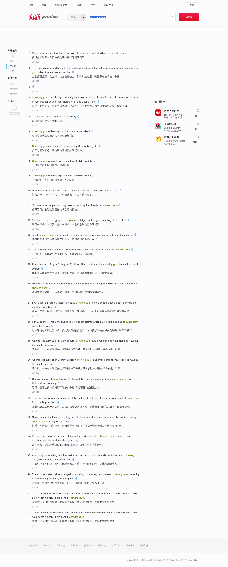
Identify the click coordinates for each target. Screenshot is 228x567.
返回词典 (14, 114)
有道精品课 (61, 4)
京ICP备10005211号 (190, 560)
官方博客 (74, 545)
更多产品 (108, 4)
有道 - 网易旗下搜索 (43, 17)
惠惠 (92, 4)
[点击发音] (128, 53)
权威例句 (12, 101)
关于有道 (32, 545)
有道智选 (60, 545)
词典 (30, 4)
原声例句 (12, 78)
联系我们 (116, 545)
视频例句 (14, 93)
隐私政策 (147, 560)
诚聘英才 (102, 545)
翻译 (44, 4)
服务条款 (156, 560)
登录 (192, 4)
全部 (12, 56)
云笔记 (78, 4)
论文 (12, 71)
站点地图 (130, 545)
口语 (12, 61)
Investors (46, 545)
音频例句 (14, 89)
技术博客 (88, 545)
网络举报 (144, 545)
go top (14, 107)
